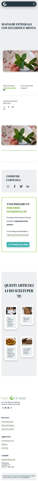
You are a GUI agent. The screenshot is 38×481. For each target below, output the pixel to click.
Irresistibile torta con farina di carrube (26, 351)
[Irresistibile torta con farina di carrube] (27, 341)
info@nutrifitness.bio (8, 459)
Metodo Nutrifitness (8, 425)
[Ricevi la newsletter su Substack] (8, 408)
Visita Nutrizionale (7, 421)
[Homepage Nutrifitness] (13, 398)
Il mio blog (4, 448)
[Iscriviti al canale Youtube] (5, 408)
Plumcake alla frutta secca (26, 319)
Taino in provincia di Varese (18, 235)
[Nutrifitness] (4, 4)
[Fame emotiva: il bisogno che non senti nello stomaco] (11, 310)
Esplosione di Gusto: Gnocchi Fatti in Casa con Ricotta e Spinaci (11, 353)
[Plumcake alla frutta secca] (27, 310)
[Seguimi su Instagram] (2, 408)
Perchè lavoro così (7, 440)
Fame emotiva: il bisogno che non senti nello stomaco (10, 322)
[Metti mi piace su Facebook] (11, 408)
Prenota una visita (19, 244)
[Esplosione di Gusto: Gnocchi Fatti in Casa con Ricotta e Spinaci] (11, 341)
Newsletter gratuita (7, 429)
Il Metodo (4, 444)
